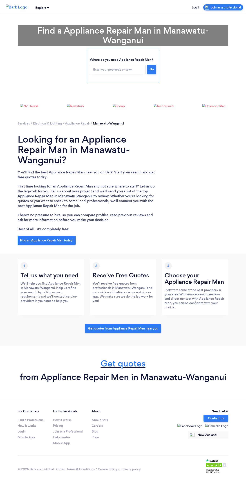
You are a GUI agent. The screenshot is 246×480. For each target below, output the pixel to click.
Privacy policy (130, 469)
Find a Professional (31, 420)
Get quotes (123, 363)
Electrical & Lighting (47, 123)
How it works (27, 426)
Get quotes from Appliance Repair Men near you (123, 328)
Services (24, 123)
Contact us (216, 418)
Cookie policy (107, 469)
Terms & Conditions (81, 469)
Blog (95, 431)
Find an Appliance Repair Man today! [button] (46, 240)
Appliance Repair (77, 123)
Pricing (58, 426)
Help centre (61, 437)
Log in (196, 7)
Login (22, 431)
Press (95, 437)
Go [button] (151, 69)
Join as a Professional (68, 431)
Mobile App (26, 437)
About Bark (100, 420)
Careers (97, 426)
